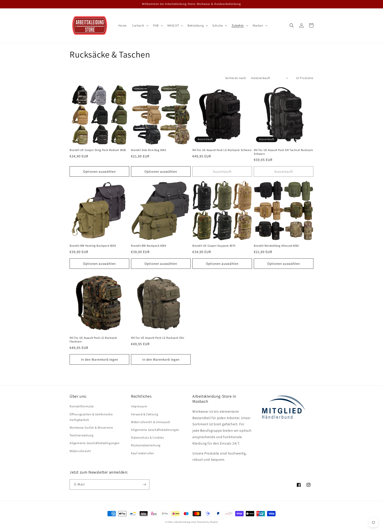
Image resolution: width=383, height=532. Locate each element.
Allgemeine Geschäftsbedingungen (95, 443)
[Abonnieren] (144, 484)
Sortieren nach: (235, 78)
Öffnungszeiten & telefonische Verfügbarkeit (91, 417)
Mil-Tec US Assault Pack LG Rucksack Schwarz (222, 150)
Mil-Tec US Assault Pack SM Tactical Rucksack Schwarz (283, 152)
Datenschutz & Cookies (147, 437)
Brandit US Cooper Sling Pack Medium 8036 (98, 150)
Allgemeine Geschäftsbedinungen (155, 430)
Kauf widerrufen (142, 453)
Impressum (139, 406)
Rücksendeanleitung (145, 445)
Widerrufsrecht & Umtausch (150, 422)
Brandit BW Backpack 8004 (148, 246)
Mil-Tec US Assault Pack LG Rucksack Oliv (157, 338)
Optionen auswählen (99, 171)
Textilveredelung (82, 435)
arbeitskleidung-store (185, 521)
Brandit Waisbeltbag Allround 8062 (276, 246)
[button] (139, 25)
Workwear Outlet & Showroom (91, 427)
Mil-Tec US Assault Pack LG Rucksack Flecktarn (93, 339)
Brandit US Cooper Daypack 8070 (213, 246)
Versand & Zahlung (144, 414)
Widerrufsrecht (80, 451)
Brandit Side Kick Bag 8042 (148, 150)
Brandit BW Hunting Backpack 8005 (93, 246)
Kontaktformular (82, 406)
